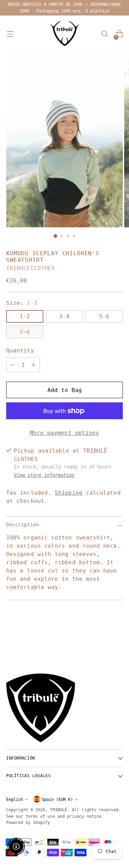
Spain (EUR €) (57, 799)
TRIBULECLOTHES (30, 268)
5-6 (104, 316)
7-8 (25, 332)
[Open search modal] (104, 34)
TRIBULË (58, 809)
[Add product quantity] (33, 365)
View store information (44, 475)
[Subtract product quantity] (13, 365)
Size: (21, 303)
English (14, 799)
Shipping (69, 492)
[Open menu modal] (10, 34)
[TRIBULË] (64, 33)
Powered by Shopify (28, 822)
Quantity (20, 350)
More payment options (64, 433)
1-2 (25, 316)
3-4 (64, 316)
